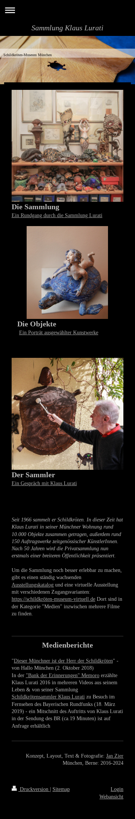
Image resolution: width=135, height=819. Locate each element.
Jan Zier (114, 756)
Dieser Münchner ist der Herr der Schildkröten (63, 661)
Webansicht (111, 797)
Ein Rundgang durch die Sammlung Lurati (57, 215)
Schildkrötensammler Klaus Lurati (48, 697)
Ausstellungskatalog (33, 585)
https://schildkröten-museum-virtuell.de (53, 599)
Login (117, 789)
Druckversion (34, 789)
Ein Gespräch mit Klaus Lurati (44, 483)
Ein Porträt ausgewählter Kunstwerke (58, 332)
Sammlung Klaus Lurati (68, 28)
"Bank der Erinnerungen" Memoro (62, 675)
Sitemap (61, 789)
